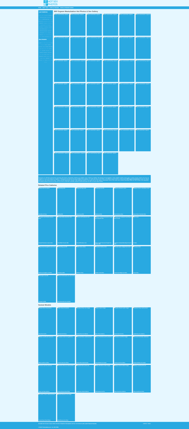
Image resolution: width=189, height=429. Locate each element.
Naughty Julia (44, 58)
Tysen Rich (48, 54)
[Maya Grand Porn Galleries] (123, 378)
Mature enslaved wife (47, 36)
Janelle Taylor (45, 48)
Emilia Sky (43, 48)
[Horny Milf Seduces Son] (85, 229)
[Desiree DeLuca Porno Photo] (66, 378)
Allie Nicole (50, 54)
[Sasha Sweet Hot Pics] (123, 320)
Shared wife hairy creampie (43, 17)
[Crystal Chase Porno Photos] (47, 407)
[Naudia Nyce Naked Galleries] (85, 378)
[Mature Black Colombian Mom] (142, 200)
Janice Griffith (47, 48)
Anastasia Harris (50, 52)
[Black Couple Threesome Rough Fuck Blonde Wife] (104, 229)
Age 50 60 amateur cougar (46, 19)
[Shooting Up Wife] (66, 259)
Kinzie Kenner (45, 52)
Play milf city (43, 36)
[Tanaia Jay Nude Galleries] (47, 378)
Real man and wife (46, 15)
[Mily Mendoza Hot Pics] (104, 378)
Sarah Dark (49, 44)
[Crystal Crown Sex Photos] (66, 349)
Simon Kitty (45, 56)
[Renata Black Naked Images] (85, 349)
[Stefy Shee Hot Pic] (47, 320)
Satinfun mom (41, 34)
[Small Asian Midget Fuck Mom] (123, 259)
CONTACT (145, 423)
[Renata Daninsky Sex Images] (142, 349)
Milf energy (50, 36)
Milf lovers (43, 15)
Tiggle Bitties (48, 56)
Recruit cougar (51, 19)
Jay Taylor (43, 54)
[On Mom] (142, 229)
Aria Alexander (40, 46)
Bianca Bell (45, 54)
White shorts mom (40, 19)
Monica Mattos (50, 46)
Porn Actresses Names (66, 7)
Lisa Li (50, 58)
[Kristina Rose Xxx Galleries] (85, 320)
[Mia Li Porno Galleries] (104, 320)
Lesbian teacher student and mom (139, 177)
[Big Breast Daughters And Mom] (47, 259)
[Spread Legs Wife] (85, 200)
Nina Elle (50, 50)
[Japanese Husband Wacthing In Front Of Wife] (123, 229)
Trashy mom (40, 36)
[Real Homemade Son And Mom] (66, 288)
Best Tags (45, 7)
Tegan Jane (41, 58)
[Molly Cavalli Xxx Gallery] (47, 349)
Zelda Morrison (41, 56)
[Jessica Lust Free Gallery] (123, 349)
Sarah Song (40, 54)
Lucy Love (40, 48)
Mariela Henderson (47, 50)
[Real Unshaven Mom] (123, 200)
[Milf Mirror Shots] (85, 259)
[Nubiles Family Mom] (104, 259)
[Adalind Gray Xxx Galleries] (142, 320)
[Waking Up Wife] (104, 200)
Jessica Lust (47, 58)
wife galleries (69, 179)
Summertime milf (50, 15)
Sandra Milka (41, 52)
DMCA (149, 423)
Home (39, 7)
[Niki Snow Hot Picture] (66, 320)
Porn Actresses (54, 7)
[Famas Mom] (142, 259)
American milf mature (49, 17)
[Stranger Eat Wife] (47, 288)
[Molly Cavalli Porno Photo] (142, 378)
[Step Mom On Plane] (47, 200)
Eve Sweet (47, 46)
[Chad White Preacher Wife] (66, 229)
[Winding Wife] (66, 200)
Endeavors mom (40, 15)
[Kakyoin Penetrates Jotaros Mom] (47, 229)
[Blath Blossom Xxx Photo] (66, 407)
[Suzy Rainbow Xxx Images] (104, 349)
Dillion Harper (40, 50)
